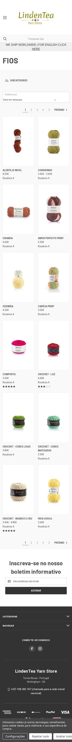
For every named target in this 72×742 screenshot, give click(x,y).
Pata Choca (45, 518)
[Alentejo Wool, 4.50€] (18, 141)
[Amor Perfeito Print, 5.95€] (54, 209)
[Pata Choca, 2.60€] (54, 489)
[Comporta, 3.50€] (18, 345)
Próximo (59, 109)
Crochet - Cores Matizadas (48, 448)
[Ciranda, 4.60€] (18, 209)
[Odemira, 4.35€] (18, 277)
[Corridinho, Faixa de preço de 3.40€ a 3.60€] (54, 141)
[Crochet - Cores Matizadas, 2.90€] (54, 417)
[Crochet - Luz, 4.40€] (54, 345)
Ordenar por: (11, 94)
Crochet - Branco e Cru (17, 518)
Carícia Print (46, 306)
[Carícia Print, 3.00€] (54, 277)
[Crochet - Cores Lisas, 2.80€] (18, 417)
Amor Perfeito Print (51, 238)
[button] (36, 81)
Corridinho (45, 170)
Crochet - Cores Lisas (17, 446)
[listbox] (30, 99)
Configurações (15, 736)
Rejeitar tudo (40, 736)
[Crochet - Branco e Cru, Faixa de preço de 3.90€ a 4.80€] (18, 489)
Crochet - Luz (46, 374)
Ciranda (8, 238)
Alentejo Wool (12, 170)
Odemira (8, 306)
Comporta (9, 374)
